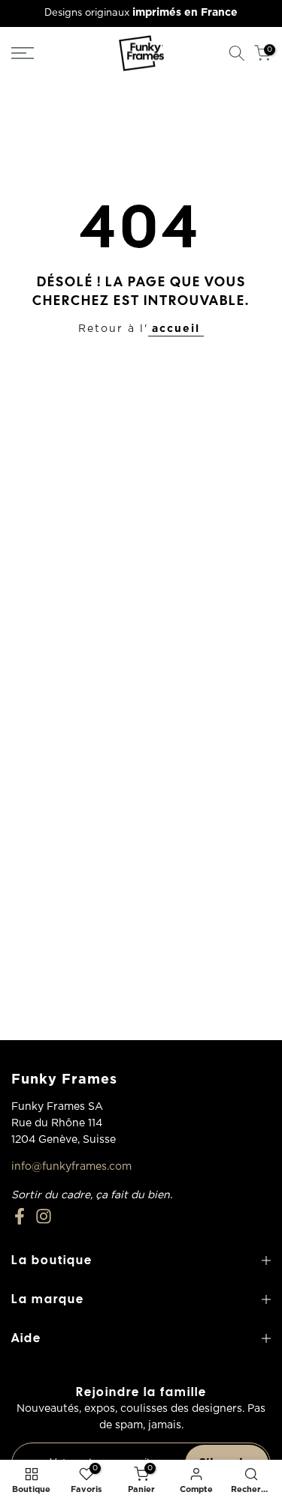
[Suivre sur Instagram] (43, 1216)
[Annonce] (141, 13)
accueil (176, 329)
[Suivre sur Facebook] (19, 1216)
